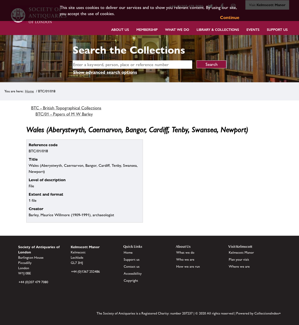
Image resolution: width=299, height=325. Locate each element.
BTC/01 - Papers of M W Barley (64, 114)
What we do (177, 30)
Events (252, 30)
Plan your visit (239, 259)
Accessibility (133, 273)
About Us (120, 30)
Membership (147, 30)
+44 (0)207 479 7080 (33, 282)
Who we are (185, 259)
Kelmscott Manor (241, 252)
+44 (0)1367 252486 (85, 271)
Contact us (131, 266)
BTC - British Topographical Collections (66, 108)
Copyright (131, 280)
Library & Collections (218, 30)
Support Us (277, 30)
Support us (131, 259)
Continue (229, 17)
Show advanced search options (105, 72)
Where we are (239, 266)
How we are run (188, 266)
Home (29, 91)
